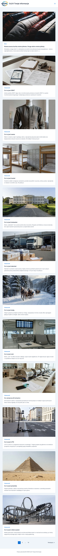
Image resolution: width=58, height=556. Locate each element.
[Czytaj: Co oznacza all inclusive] (29, 378)
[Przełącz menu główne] (54, 3)
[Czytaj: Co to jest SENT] (29, 70)
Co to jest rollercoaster (12, 530)
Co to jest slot (9, 354)
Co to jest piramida (10, 486)
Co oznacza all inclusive (12, 398)
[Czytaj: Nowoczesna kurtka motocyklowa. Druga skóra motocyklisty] (29, 26)
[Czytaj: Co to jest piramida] (29, 466)
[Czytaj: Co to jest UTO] (29, 422)
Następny (51, 542)
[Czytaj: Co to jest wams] (29, 114)
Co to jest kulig (9, 310)
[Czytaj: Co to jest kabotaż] (29, 246)
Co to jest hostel (9, 178)
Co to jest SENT (9, 90)
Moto (5, 43)
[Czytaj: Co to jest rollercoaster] (29, 510)
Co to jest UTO (9, 442)
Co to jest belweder (10, 222)
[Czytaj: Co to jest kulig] (29, 290)
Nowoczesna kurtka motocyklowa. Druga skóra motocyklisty (24, 46)
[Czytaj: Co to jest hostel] (29, 158)
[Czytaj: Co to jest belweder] (29, 202)
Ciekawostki (7, 87)
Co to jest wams (9, 134)
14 (28, 542)
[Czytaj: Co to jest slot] (29, 334)
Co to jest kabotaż (10, 266)
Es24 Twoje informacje (19, 3)
